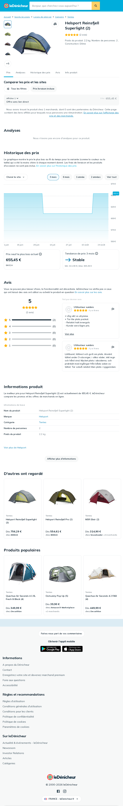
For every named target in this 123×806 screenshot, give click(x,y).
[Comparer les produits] (55, 24)
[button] (7, 63)
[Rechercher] (96, 6)
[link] (90, 320)
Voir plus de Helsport (15, 447)
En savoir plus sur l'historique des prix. (56, 165)
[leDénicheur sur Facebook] (58, 791)
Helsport (43, 416)
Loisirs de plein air (42, 17)
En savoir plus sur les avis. (88, 292)
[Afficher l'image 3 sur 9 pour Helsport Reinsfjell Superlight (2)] (8, 44)
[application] (61, 215)
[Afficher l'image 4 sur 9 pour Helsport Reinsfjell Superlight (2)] (8, 54)
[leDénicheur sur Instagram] (65, 791)
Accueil (7, 17)
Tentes (70, 17)
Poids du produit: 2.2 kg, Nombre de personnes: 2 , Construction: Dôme (92, 42)
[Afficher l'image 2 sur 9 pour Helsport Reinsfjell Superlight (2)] (8, 34)
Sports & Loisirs (22, 17)
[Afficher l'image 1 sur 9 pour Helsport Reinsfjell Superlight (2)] (8, 24)
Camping (59, 17)
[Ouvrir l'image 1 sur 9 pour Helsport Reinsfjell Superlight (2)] (32, 43)
